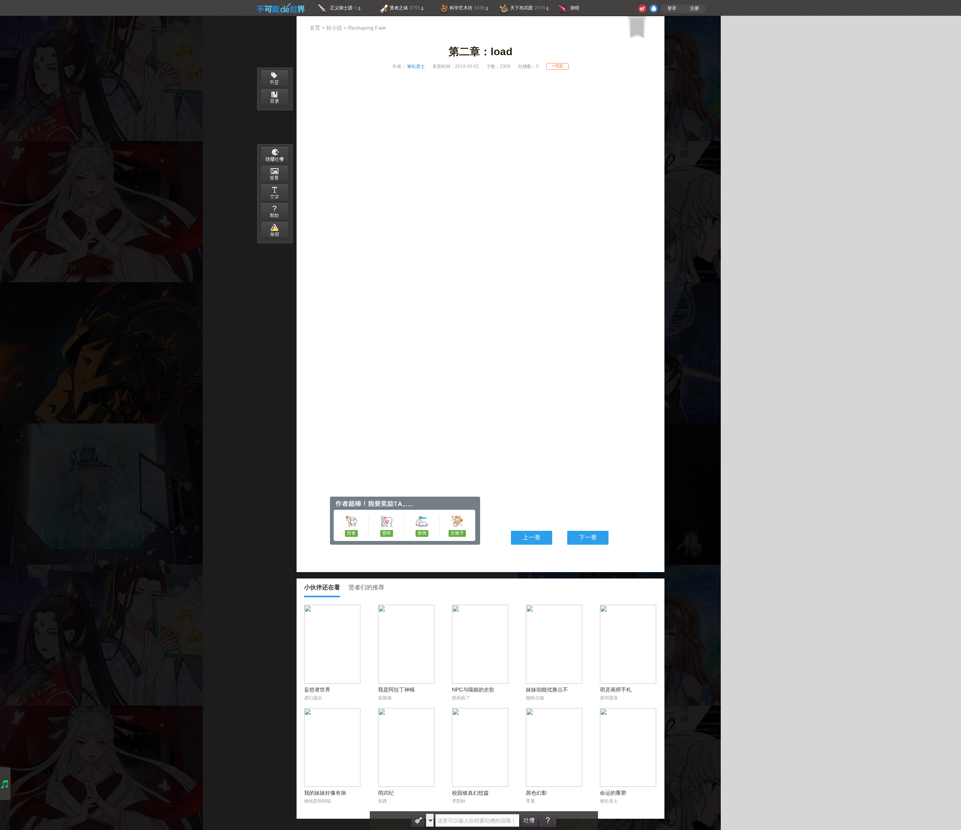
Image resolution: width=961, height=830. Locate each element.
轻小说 (334, 28)
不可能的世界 (280, 8)
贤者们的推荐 (366, 587)
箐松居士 (415, 66)
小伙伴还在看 (322, 587)
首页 (315, 28)
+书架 (557, 66)
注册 (694, 8)
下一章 (588, 538)
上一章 (532, 538)
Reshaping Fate (367, 28)
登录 (671, 8)
